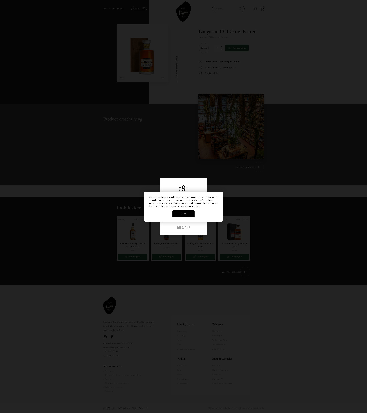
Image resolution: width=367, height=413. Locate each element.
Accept (183, 214)
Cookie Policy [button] (205, 203)
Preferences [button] (193, 206)
